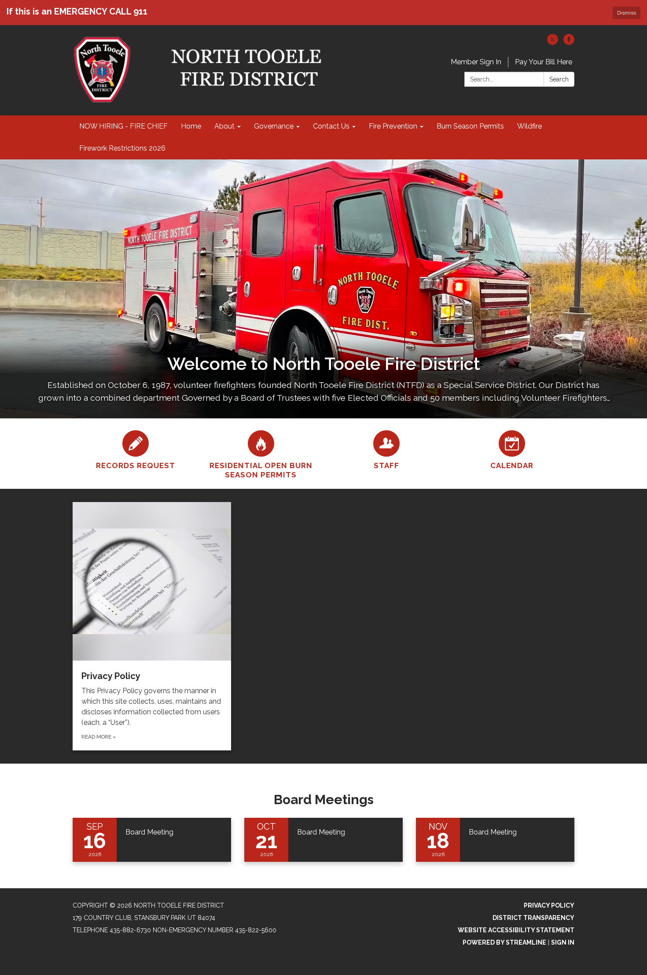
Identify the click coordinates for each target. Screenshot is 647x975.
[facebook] (568, 42)
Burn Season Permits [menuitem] (470, 126)
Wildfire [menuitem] (529, 126)
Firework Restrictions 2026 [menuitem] (122, 148)
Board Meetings (324, 799)
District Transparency (533, 917)
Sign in (562, 942)
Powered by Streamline (504, 942)
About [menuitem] (224, 126)
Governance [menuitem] (274, 126)
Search (559, 79)
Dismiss (626, 13)
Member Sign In (476, 62)
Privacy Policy (549, 905)
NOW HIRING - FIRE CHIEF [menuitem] (123, 126)
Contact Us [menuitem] (331, 126)
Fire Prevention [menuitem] (393, 126)
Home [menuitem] (191, 126)
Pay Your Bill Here (543, 62)
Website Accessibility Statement (516, 930)
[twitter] (552, 42)
